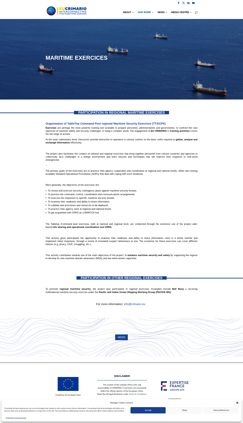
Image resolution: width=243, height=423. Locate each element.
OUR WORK (144, 12)
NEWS (161, 12)
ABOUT (127, 12)
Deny (184, 410)
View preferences (221, 410)
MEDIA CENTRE (180, 12)
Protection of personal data (16, 418)
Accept (148, 410)
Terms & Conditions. (138, 394)
